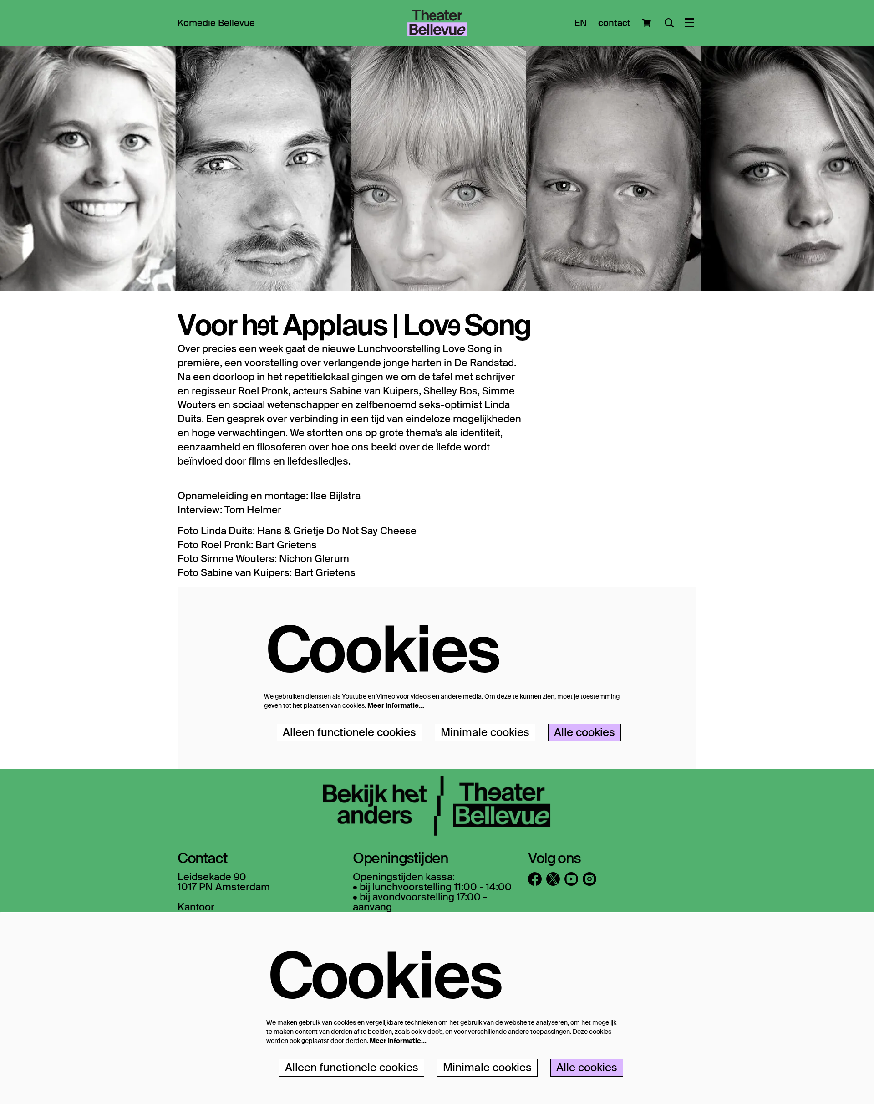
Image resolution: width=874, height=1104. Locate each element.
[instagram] (589, 879)
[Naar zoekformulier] (669, 23)
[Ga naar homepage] (436, 22)
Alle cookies (584, 732)
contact (614, 23)
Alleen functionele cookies (349, 732)
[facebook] (535, 879)
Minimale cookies (485, 732)
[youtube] (571, 879)
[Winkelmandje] (648, 23)
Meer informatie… (395, 705)
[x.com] (553, 879)
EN (580, 23)
